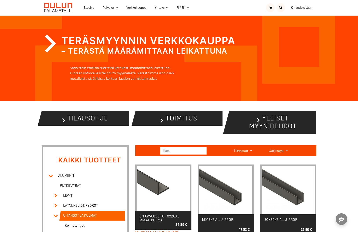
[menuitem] (89, 8)
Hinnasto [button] (241, 151)
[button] (280, 7)
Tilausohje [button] (87, 118)
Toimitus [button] (181, 118)
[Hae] (214, 150)
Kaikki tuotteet (89, 160)
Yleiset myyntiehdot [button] (273, 122)
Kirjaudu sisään (301, 8)
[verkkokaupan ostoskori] (270, 7)
